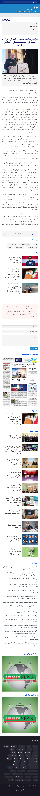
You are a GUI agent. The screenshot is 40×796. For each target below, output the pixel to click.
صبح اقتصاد (21, 109)
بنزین (35, 752)
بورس (21, 752)
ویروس (28, 777)
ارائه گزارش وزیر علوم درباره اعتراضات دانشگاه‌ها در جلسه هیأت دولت (13, 290)
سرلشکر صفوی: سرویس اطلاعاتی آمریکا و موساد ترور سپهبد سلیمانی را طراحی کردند (20, 42)
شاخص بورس (33, 768)
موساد (10, 247)
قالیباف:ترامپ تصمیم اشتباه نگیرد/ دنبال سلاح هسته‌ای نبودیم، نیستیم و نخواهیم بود (21, 626)
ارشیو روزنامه (7, 786)
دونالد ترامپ (34, 762)
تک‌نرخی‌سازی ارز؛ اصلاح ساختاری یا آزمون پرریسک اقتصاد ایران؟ (22, 591)
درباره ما (24, 786)
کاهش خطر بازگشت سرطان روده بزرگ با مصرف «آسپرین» (14, 551)
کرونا (29, 780)
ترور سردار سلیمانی (25, 244)
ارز (28, 746)
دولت (9, 759)
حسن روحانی (13, 755)
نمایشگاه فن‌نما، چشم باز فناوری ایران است (13, 436)
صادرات (24, 768)
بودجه (28, 752)
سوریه (16, 765)
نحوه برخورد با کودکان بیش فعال (14, 526)
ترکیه (28, 755)
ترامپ (35, 755)
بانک (29, 749)
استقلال (22, 746)
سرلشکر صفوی (19, 247)
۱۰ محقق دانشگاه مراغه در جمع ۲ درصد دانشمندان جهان (14, 538)
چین (36, 780)
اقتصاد (14, 746)
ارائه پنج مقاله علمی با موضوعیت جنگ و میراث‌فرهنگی (14, 462)
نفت (36, 777)
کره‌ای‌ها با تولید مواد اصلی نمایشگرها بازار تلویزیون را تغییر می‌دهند (21, 638)
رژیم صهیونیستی (33, 765)
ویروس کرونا (19, 777)
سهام (23, 765)
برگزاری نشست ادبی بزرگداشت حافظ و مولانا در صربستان (13, 487)
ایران (7, 746)
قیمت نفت (21, 771)
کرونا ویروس (20, 780)
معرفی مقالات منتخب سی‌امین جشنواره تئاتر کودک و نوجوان (14, 474)
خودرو (22, 759)
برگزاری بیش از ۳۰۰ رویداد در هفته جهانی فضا (13, 512)
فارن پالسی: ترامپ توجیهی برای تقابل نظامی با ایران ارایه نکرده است (20, 620)
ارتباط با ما (31, 786)
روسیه (17, 762)
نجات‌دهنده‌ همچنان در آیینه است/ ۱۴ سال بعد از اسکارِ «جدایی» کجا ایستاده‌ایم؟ (20, 568)
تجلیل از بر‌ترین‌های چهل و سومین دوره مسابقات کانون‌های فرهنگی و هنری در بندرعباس (13, 450)
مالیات (13, 771)
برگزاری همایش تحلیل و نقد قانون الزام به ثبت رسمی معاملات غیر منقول (13, 501)
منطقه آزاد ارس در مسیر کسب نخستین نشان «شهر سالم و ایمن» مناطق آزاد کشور (22, 574)
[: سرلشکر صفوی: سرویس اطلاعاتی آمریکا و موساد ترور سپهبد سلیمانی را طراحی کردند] (3, 20)
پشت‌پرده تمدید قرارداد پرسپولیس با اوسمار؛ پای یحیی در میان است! (21, 644)
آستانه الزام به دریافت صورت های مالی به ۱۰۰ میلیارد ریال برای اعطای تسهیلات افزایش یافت (21, 632)
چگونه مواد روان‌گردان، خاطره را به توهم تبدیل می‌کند (21, 615)
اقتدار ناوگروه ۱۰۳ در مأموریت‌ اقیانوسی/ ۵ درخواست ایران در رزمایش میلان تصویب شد (13, 275)
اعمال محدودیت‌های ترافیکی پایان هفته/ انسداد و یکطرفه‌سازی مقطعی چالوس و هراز (22, 597)
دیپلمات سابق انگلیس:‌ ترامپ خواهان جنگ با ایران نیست (20, 602)
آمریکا (35, 244)
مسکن (7, 774)
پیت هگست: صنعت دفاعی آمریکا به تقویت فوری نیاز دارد (14, 260)
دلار (16, 759)
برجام (12, 749)
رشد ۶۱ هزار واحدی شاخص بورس (27, 612)
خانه (36, 786)
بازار (36, 749)
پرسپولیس (9, 777)
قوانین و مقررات (20, 790)
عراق (11, 768)
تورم (22, 755)
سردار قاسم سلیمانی (32, 247)
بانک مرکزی (21, 749)
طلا (17, 768)
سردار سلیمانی (12, 244)
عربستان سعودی (33, 771)
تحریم (13, 752)
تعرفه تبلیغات (16, 786)
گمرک (11, 780)
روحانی (24, 762)
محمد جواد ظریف (18, 774)
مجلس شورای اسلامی (31, 774)
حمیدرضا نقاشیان (33, 759)
